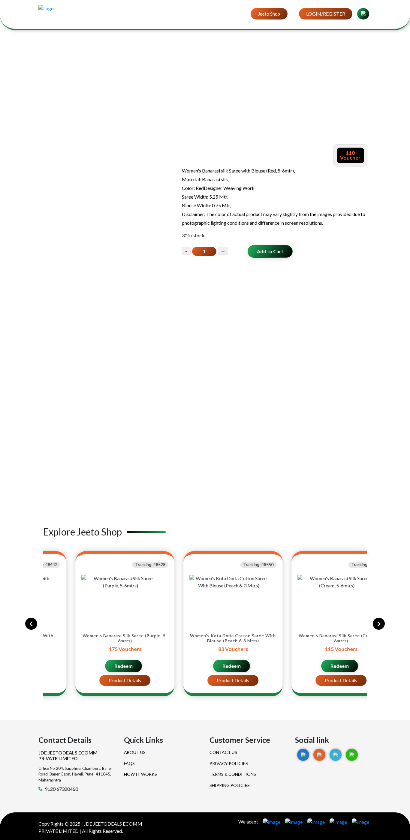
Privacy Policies (229, 763)
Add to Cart (270, 251)
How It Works (140, 774)
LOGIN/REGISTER (325, 13)
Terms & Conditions (233, 774)
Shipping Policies (230, 785)
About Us (135, 752)
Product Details (97, 680)
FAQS (129, 763)
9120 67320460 (61, 789)
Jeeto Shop (269, 13)
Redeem (95, 666)
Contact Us (223, 752)
